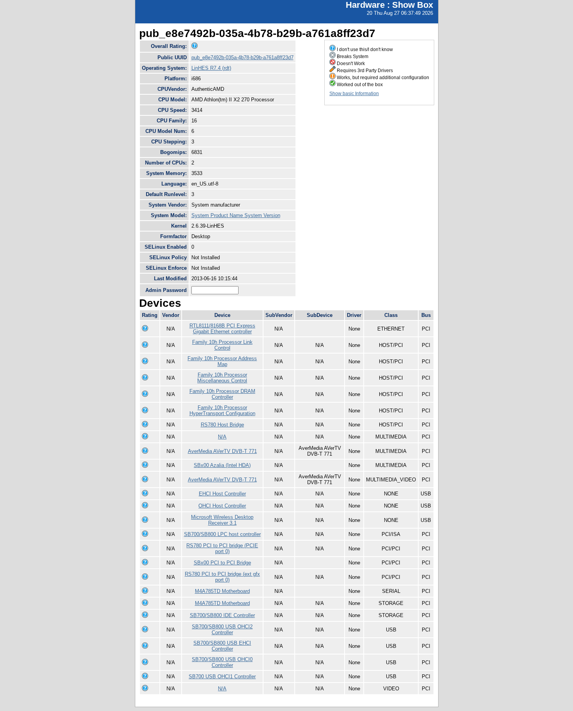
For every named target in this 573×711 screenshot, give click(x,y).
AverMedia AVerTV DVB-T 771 (222, 451)
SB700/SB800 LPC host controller (222, 534)
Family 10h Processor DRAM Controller (222, 394)
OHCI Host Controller (222, 506)
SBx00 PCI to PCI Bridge (222, 563)
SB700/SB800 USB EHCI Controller (222, 646)
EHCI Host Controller (222, 494)
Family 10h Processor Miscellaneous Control (222, 378)
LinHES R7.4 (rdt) (211, 68)
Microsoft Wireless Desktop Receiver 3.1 (222, 520)
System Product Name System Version (235, 215)
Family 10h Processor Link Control (222, 345)
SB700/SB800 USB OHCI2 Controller (222, 629)
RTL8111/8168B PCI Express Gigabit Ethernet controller (222, 328)
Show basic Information (354, 93)
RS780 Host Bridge (222, 425)
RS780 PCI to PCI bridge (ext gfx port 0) (222, 577)
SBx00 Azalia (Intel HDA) (222, 465)
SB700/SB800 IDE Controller (222, 615)
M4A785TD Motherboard (222, 591)
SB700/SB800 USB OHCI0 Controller (222, 662)
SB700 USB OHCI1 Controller (222, 676)
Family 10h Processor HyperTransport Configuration (222, 410)
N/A (222, 437)
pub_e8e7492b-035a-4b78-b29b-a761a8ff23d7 (242, 57)
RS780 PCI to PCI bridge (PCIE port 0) (222, 548)
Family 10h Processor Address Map (222, 361)
